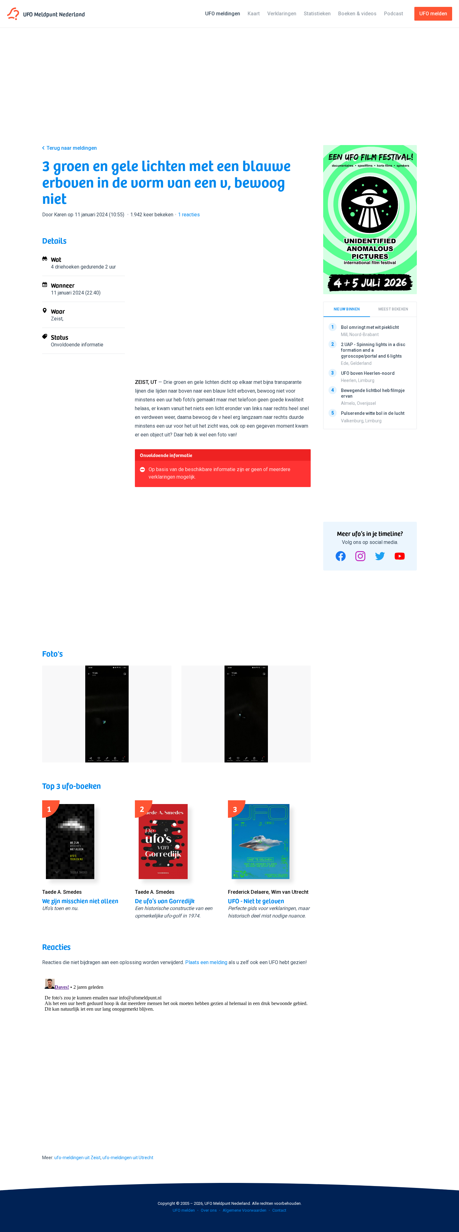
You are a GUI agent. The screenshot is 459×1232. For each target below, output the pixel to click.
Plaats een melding (206, 962)
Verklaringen (281, 14)
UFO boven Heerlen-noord (368, 373)
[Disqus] (176, 1054)
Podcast (393, 14)
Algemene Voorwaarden (244, 1210)
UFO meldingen (222, 14)
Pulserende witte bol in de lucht (372, 413)
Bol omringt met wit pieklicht (370, 327)
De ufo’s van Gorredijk (165, 900)
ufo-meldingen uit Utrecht (127, 1157)
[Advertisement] (229, 91)
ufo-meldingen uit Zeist (77, 1157)
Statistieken (317, 14)
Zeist (56, 319)
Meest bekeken (393, 309)
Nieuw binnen (347, 309)
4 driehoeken (65, 267)
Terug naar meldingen (72, 148)
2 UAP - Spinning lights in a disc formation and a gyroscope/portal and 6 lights (373, 350)
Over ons (209, 1210)
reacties (189, 215)
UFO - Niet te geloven (256, 900)
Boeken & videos (357, 14)
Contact (279, 1210)
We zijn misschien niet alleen (80, 900)
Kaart (254, 14)
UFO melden (184, 1210)
